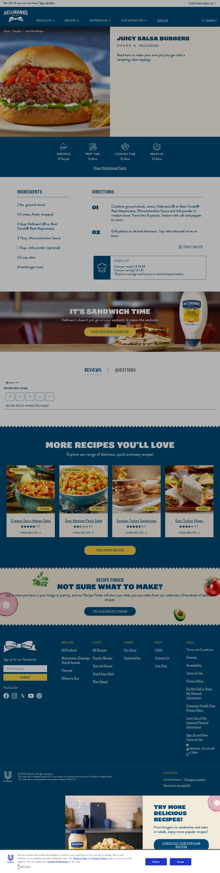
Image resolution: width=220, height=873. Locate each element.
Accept (180, 861)
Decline (156, 861)
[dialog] (142, 834)
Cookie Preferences (58, 861)
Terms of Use (80, 858)
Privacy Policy (99, 858)
